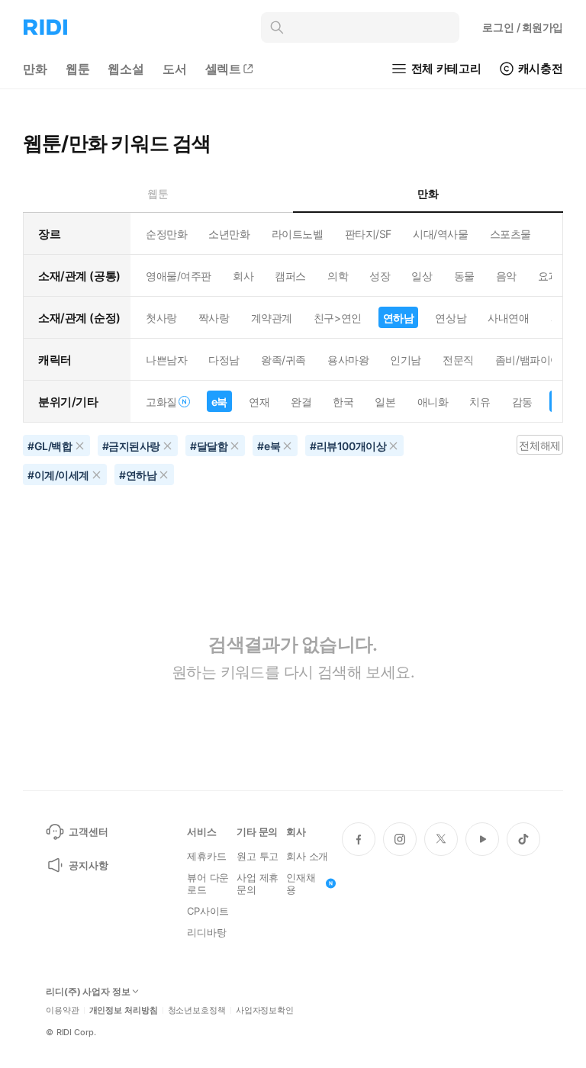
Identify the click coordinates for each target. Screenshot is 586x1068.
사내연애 (508, 317)
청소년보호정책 (197, 1010)
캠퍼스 (290, 275)
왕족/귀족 (283, 359)
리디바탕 (206, 932)
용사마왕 (348, 359)
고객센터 (88, 831)
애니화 (433, 401)
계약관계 (271, 317)
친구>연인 (338, 317)
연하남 (398, 317)
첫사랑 (161, 317)
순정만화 (166, 233)
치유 (479, 401)
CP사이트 (208, 911)
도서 (175, 68)
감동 (522, 401)
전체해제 (539, 445)
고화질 (161, 401)
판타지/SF (368, 233)
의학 (337, 275)
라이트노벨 (298, 233)
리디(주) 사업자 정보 (88, 991)
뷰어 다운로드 (208, 883)
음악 (506, 275)
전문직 (458, 359)
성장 (379, 275)
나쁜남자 (166, 359)
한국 (343, 401)
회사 (243, 275)
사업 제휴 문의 (258, 883)
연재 (259, 401)
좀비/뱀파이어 (528, 359)
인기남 (405, 359)
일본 (385, 401)
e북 (219, 401)
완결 (301, 401)
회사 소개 (307, 856)
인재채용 (301, 883)
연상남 (450, 317)
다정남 (224, 359)
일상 (421, 275)
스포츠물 (510, 233)
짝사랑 (214, 317)
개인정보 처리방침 (123, 1010)
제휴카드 (206, 856)
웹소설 (126, 68)
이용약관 (62, 1010)
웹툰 (78, 68)
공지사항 (88, 865)
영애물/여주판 (178, 275)
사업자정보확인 (265, 1010)
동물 (464, 275)
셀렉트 (223, 68)
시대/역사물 (440, 233)
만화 (35, 68)
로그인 (522, 27)
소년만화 (229, 233)
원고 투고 (258, 856)
